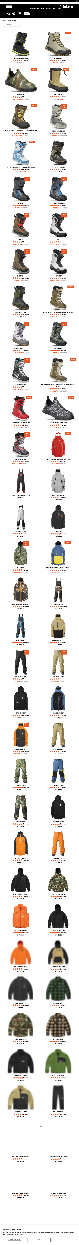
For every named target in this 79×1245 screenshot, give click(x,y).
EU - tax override (12, 20)
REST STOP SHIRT (20, 1003)
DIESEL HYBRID (58, 349)
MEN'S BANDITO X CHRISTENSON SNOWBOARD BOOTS (21, 131)
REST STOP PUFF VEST (20, 931)
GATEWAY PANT (58, 858)
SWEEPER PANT (58, 786)
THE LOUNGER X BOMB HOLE (58, 423)
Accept (39, 1240)
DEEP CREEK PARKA (58, 495)
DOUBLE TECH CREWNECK (20, 1221)
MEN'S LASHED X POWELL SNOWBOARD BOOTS (21, 167)
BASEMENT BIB (58, 604)
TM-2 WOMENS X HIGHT (21, 58)
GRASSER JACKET (20, 713)
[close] (77, 1)
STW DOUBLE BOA (20, 312)
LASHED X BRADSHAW (58, 131)
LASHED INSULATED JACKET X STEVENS (58, 568)
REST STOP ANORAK (21, 1076)
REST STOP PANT (58, 1112)
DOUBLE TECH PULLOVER (58, 1184)
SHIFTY (21, 240)
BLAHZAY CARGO (58, 749)
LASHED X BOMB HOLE (20, 385)
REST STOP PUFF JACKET (20, 894)
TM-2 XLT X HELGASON (58, 167)
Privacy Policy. (19, 1234)
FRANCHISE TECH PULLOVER (20, 1148)
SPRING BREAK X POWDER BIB (21, 495)
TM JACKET (58, 532)
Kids (54, 8)
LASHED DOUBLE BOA (58, 204)
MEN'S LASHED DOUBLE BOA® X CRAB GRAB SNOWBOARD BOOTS (58, 386)
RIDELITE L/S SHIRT (58, 1221)
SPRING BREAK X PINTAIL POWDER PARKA (58, 459)
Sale (59, 8)
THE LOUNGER (21, 95)
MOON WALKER (58, 95)
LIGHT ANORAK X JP (58, 641)
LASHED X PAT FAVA (21, 459)
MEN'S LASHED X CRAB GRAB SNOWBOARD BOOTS (58, 312)
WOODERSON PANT (20, 677)
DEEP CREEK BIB (21, 532)
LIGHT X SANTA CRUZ (20, 349)
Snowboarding (34, 8)
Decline (63, 1240)
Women (48, 8)
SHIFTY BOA (20, 276)
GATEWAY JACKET (58, 822)
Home (4, 20)
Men (42, 8)
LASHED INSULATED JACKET (20, 604)
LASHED (20, 203)
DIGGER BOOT (58, 59)
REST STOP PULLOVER (58, 931)
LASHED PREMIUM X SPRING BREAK (20, 423)
